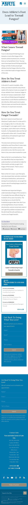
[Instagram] (16, 477)
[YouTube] (12, 477)
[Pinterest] (20, 477)
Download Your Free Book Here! (13, 238)
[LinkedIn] (7, 477)
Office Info (13, 466)
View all (19, 309)
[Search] (25, 493)
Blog (6, 280)
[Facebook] (3, 477)
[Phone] (21, 3)
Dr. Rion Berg (5, 221)
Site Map (13, 503)
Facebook (7, 229)
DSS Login (19, 503)
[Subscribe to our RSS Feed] (14, 284)
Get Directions (13, 468)
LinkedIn (14, 229)
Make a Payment (14, 485)
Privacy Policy (15, 497)
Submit (14, 350)
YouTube (22, 229)
